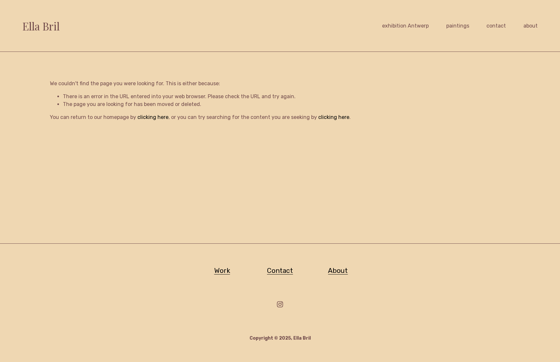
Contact (280, 270)
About (338, 270)
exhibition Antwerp (405, 26)
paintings (457, 26)
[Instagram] (280, 304)
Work (222, 270)
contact (496, 26)
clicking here (153, 117)
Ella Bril (41, 26)
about (530, 26)
